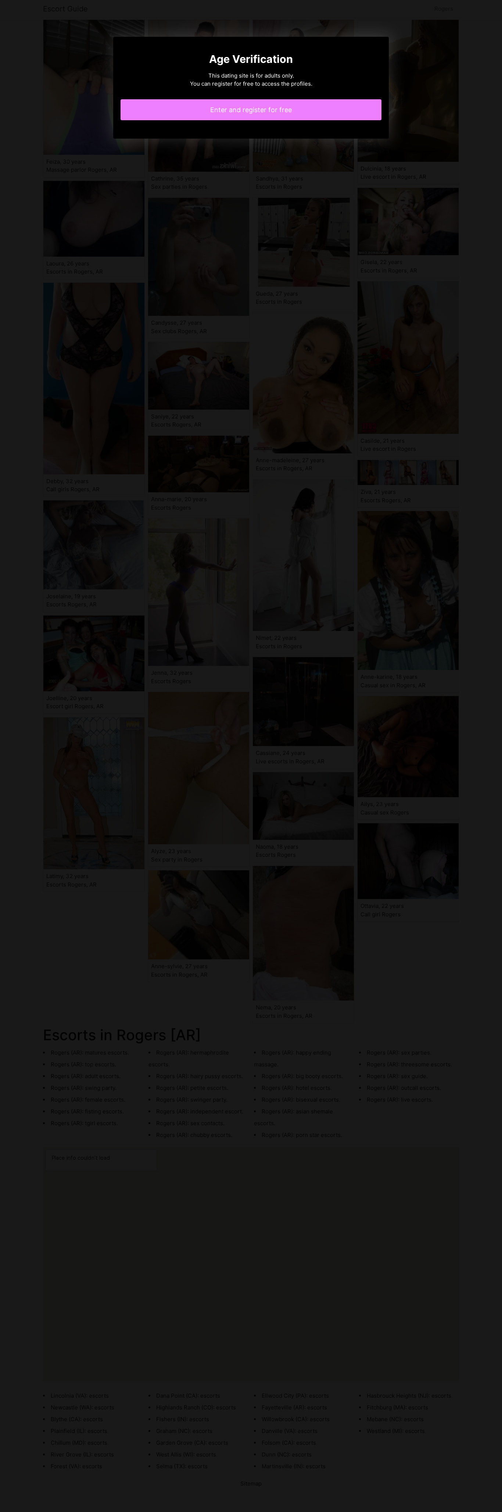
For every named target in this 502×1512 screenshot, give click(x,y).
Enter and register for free (251, 110)
